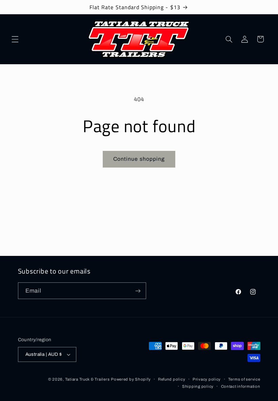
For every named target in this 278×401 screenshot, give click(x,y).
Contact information (240, 386)
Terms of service (244, 379)
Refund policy (171, 379)
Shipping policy (198, 386)
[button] (15, 39)
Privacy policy (207, 379)
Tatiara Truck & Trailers (87, 379)
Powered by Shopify (131, 379)
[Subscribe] (137, 290)
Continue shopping (139, 159)
